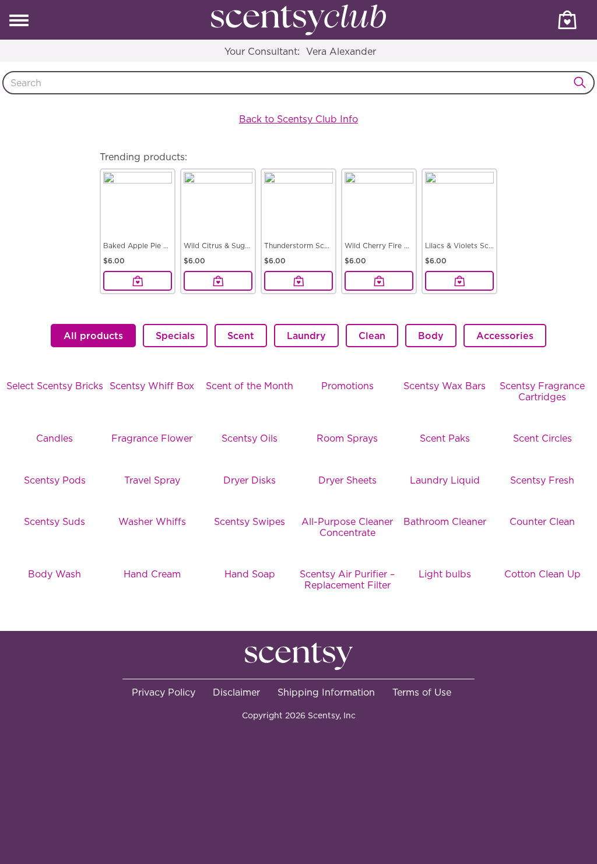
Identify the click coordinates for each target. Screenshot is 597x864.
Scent (240, 335)
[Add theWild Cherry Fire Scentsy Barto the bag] (379, 281)
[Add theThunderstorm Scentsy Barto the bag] (298, 281)
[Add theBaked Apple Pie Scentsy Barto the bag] (137, 281)
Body (431, 335)
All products (93, 335)
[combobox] (298, 82)
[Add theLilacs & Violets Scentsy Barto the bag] (459, 281)
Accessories (504, 335)
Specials (175, 335)
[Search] (583, 82)
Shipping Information (326, 692)
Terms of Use (421, 692)
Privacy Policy (163, 692)
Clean (372, 335)
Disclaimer (236, 692)
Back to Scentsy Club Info (298, 118)
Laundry (306, 335)
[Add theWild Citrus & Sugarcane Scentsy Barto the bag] (218, 281)
